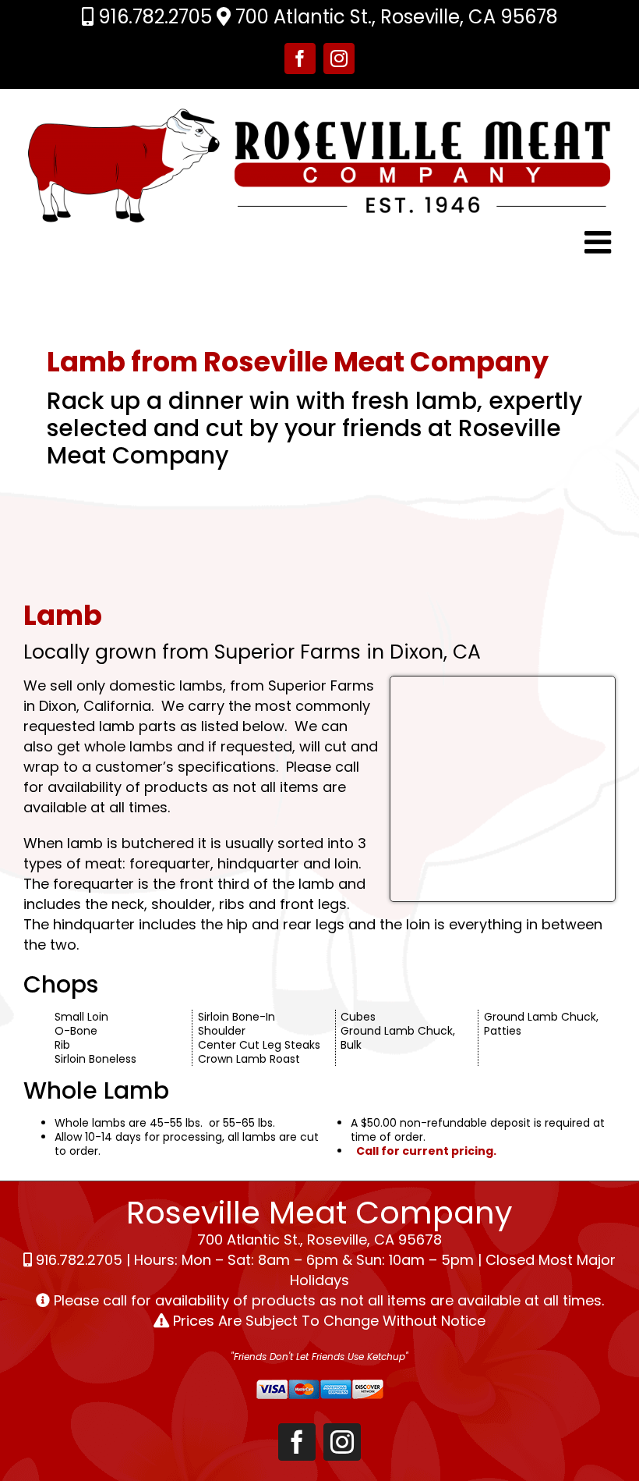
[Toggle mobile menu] (600, 241)
